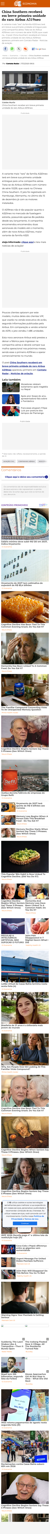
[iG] (17, 3)
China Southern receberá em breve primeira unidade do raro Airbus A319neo (23, 366)
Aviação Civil (9, 461)
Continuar (25, 1223)
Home (4, 56)
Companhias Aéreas (26, 461)
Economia (14, 56)
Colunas (23, 56)
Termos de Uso (31, 1219)
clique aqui (27, 242)
